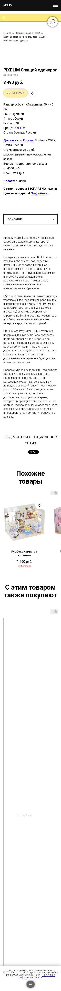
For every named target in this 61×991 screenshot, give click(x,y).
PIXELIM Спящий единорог (15, 41)
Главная (7, 33)
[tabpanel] (30, 332)
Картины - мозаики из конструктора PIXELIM (24, 37)
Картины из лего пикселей (28, 33)
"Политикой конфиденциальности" (36, 976)
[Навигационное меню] (55, 5)
